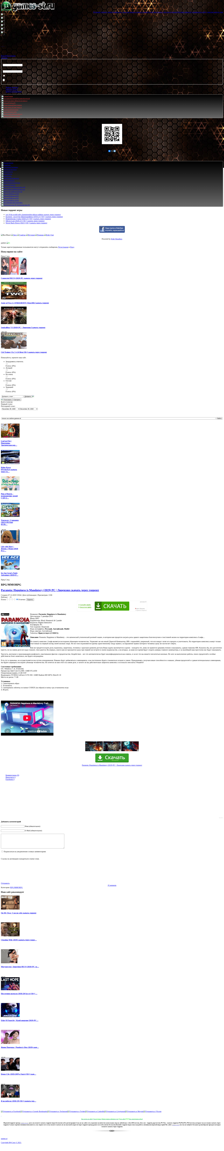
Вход (72, 247)
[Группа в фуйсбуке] (112, 232)
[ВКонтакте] (109, 151)
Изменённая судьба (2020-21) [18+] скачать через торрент (28, 219)
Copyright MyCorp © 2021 (11, 1143)
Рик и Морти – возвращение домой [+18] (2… (9, 496)
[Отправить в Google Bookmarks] (34, 1111)
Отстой (8, 381)
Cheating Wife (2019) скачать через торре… (19, 940)
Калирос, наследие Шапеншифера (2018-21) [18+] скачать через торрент (34, 217)
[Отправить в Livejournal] (114, 1111)
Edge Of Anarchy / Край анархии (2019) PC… (19, 1020)
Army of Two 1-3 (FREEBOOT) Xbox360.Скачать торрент (25, 303)
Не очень (9, 374)
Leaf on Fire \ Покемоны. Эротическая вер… (9, 443)
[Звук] (14, 235)
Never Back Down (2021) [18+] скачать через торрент (26, 223)
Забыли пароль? (12, 87)
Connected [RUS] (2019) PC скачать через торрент (21, 278)
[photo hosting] (112, 751)
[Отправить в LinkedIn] (94, 1111)
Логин (5, 63)
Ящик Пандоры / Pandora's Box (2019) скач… (20, 1047)
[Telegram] (115, 151)
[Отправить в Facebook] (11, 1111)
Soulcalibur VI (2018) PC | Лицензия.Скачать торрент (23, 328)
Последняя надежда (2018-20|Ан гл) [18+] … (19, 994)
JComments (112, 885)
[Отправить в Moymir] (134, 1111)
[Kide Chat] (49, 235)
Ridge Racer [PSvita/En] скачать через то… (9, 469)
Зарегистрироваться (13, 92)
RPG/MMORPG (16, 887)
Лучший (9, 368)
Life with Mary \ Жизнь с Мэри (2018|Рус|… (9, 549)
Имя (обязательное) (32, 826)
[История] (30, 235)
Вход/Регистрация (8, 56)
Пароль (6, 69)
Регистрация (63, 247)
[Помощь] (39, 235)
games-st (4, 1139)
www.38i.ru (221, 817)
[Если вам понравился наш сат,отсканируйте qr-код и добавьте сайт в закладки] (112, 134)
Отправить (5, 883)
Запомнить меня (12, 76)
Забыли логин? (12, 89)
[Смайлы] (21, 235)
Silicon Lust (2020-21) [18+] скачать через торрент (25, 221)
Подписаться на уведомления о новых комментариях (25, 852)
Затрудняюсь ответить (14, 362)
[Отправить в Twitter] (76, 1111)
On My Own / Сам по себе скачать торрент (18, 913)
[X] (112, 151)
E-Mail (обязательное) (33, 831)
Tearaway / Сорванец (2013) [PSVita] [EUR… (10, 522)
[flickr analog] (94, 751)
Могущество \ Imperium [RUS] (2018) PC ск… (20, 967)
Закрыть (4, 58)
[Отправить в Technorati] (57, 1111)
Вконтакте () (11, 777)
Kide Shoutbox (116, 239)
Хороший (9, 387)
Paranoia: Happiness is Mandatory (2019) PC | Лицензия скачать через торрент (50, 590)
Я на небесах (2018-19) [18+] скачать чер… (18, 1101)
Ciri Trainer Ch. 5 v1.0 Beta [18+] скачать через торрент (24, 352)
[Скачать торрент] (112, 762)
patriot (3, 243)
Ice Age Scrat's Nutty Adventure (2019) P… (9, 574)
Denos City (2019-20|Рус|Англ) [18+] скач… (18, 1074)
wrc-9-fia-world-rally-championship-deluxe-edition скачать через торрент (33, 215)
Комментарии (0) (12, 775)
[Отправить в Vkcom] (152, 1111)
